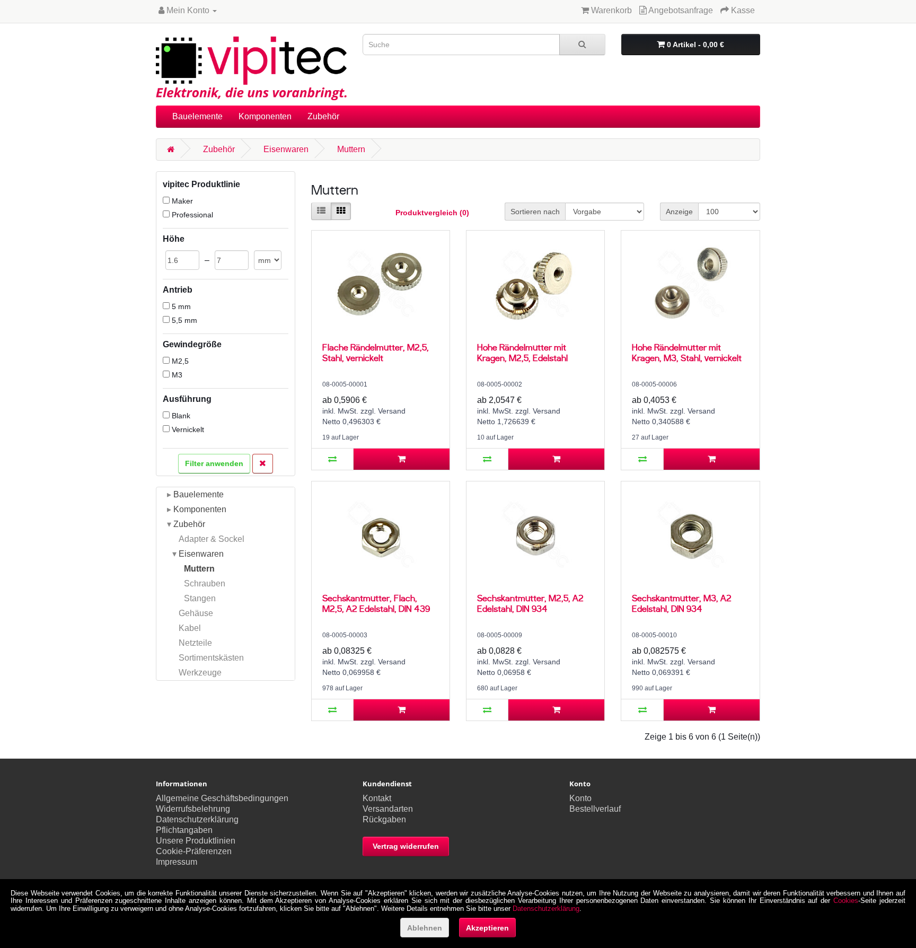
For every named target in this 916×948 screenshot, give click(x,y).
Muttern (351, 149)
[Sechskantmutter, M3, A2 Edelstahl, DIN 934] (690, 534)
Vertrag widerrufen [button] (406, 846)
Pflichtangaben (184, 830)
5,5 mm (183, 320)
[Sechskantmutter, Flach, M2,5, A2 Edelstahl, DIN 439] (381, 534)
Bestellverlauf (595, 808)
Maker (181, 201)
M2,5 (179, 361)
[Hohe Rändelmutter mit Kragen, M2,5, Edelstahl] (535, 284)
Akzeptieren (487, 928)
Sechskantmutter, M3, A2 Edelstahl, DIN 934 (682, 603)
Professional (191, 214)
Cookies (845, 901)
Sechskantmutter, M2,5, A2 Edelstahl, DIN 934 (530, 603)
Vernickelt (187, 429)
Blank (180, 415)
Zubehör (323, 116)
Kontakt (377, 798)
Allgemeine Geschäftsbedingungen (222, 798)
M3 (176, 375)
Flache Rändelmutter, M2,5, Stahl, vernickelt (375, 352)
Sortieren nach (535, 211)
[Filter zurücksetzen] (262, 463)
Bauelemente (197, 116)
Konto (580, 798)
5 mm (180, 306)
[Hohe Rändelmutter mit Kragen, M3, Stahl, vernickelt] (690, 284)
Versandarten (388, 808)
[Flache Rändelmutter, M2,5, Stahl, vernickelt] (381, 284)
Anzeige (679, 211)
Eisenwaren (286, 149)
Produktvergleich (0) (432, 212)
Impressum (176, 861)
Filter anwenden (214, 463)
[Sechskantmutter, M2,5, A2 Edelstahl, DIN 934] (535, 534)
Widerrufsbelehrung (193, 808)
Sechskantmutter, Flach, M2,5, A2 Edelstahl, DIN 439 (376, 603)
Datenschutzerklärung (197, 819)
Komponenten (265, 116)
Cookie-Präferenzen (194, 851)
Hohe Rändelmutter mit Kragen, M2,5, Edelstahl (522, 352)
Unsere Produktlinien (195, 840)
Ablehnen (424, 928)
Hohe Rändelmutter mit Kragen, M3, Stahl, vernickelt (687, 352)
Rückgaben (384, 819)
